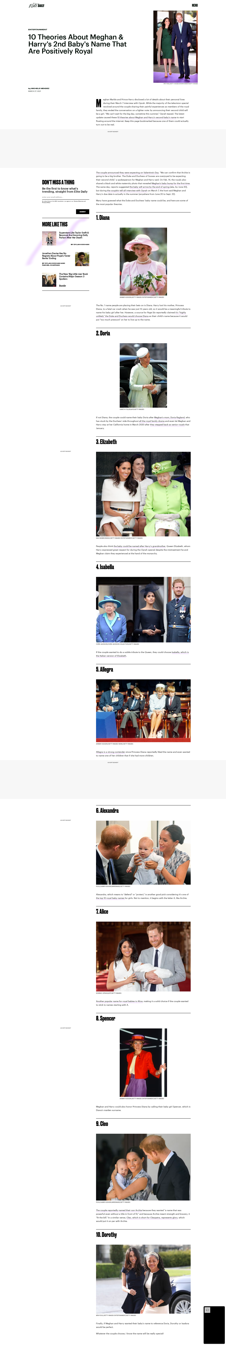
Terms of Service (78, 201)
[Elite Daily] (36, 5)
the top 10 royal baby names (110, 898)
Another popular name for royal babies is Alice (119, 1001)
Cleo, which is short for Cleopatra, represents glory (152, 1217)
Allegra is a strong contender (110, 752)
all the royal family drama (152, 421)
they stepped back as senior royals (167, 424)
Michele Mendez (40, 88)
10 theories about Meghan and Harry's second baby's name (146, 117)
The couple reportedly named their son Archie (119, 1210)
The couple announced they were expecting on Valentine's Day (127, 172)
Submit (83, 212)
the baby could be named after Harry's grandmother (139, 546)
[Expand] (206, 1308)
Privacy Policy (46, 202)
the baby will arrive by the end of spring (149, 187)
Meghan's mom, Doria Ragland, (169, 417)
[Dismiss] (222, 1308)
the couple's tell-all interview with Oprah (127, 190)
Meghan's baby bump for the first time (171, 183)
